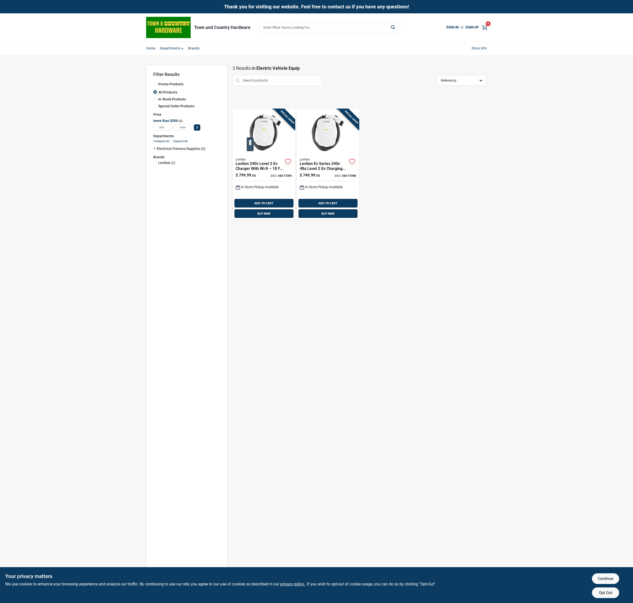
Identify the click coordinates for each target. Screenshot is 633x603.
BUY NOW (264, 213)
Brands (194, 48)
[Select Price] (197, 127)
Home (151, 48)
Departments (170, 48)
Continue (605, 578)
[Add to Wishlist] (288, 161)
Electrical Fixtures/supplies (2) (181, 149)
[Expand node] (155, 148)
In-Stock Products (172, 99)
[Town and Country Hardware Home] (168, 27)
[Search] (393, 27)
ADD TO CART (263, 203)
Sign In (452, 27)
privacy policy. (292, 584)
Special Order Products (176, 106)
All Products (167, 92)
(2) (166, 163)
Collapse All (161, 141)
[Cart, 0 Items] (484, 27)
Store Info (479, 48)
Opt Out (605, 592)
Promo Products (170, 84)
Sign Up (472, 27)
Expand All (180, 141)
